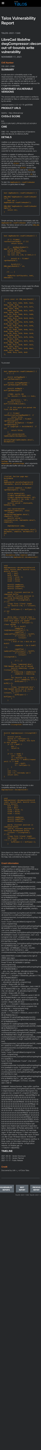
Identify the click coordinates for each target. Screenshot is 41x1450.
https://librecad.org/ (16, 113)
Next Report (22, 1188)
